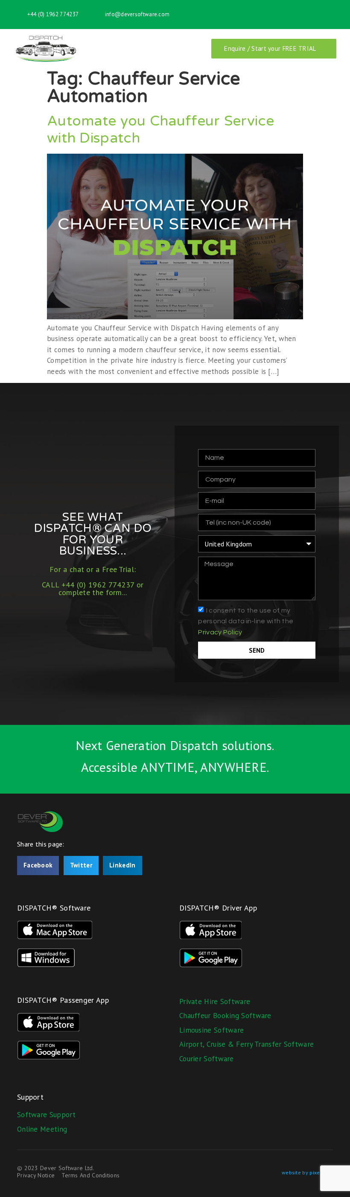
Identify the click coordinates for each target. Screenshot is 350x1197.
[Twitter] (331, 14)
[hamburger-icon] (187, 49)
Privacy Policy (220, 631)
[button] (38, 865)
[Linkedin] (303, 14)
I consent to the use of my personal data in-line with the (245, 621)
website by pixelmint (307, 1172)
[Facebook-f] (317, 14)
